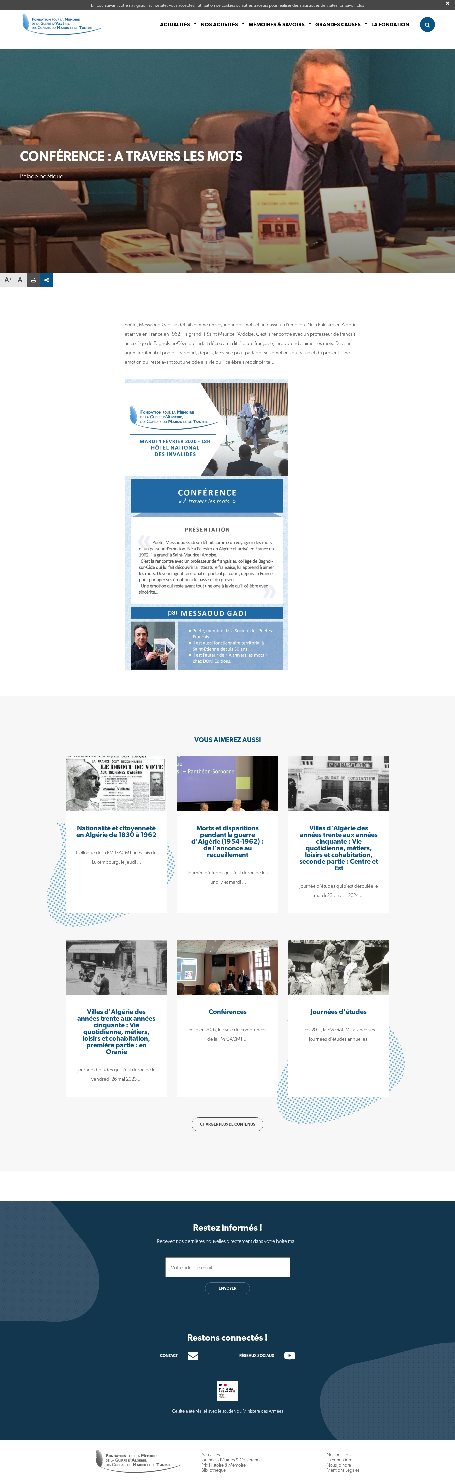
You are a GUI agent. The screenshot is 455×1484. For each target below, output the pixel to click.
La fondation (390, 24)
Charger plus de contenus (227, 1124)
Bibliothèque (213, 1470)
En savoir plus (352, 5)
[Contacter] (188, 1355)
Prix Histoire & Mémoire (223, 1465)
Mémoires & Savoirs (277, 24)
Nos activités (219, 24)
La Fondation (339, 1459)
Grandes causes (338, 24)
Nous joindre (339, 1465)
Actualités (175, 24)
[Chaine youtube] (284, 1357)
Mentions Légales (343, 1470)
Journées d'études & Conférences (232, 1459)
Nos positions (339, 1454)
